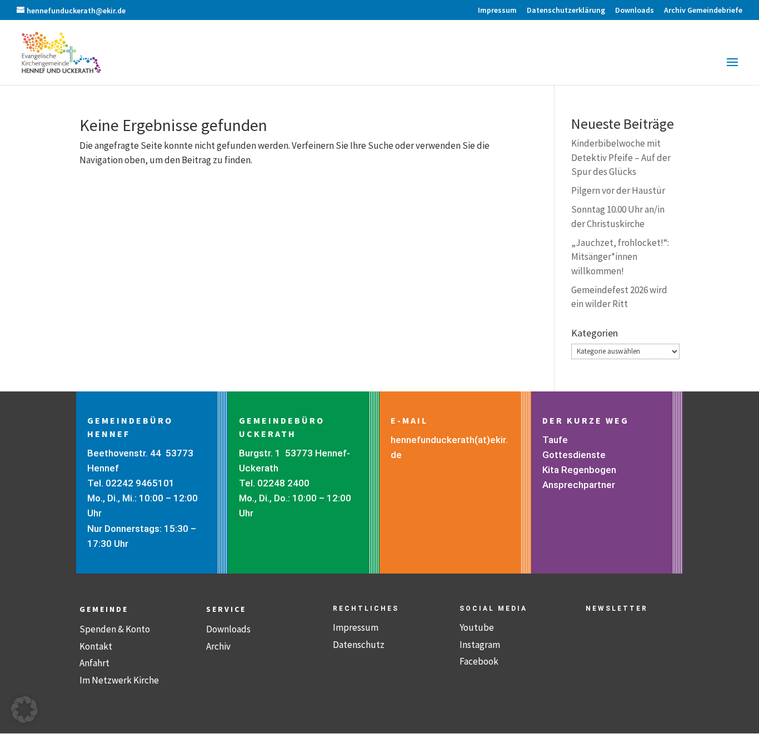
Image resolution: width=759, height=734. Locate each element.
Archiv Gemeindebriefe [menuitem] (703, 10)
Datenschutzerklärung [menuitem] (566, 10)
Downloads (228, 629)
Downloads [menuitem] (634, 10)
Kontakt (95, 646)
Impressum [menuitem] (497, 10)
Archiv (218, 646)
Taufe (555, 439)
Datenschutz (359, 645)
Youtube (477, 627)
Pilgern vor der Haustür (618, 190)
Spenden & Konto (114, 629)
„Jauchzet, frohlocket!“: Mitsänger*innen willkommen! (620, 257)
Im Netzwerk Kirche (119, 680)
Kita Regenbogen (579, 469)
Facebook (479, 661)
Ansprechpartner (578, 484)
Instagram (480, 645)
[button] (732, 69)
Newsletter (617, 608)
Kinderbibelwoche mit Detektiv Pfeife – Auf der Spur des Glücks (621, 157)
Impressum (355, 627)
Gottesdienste (574, 454)
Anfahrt (94, 663)
